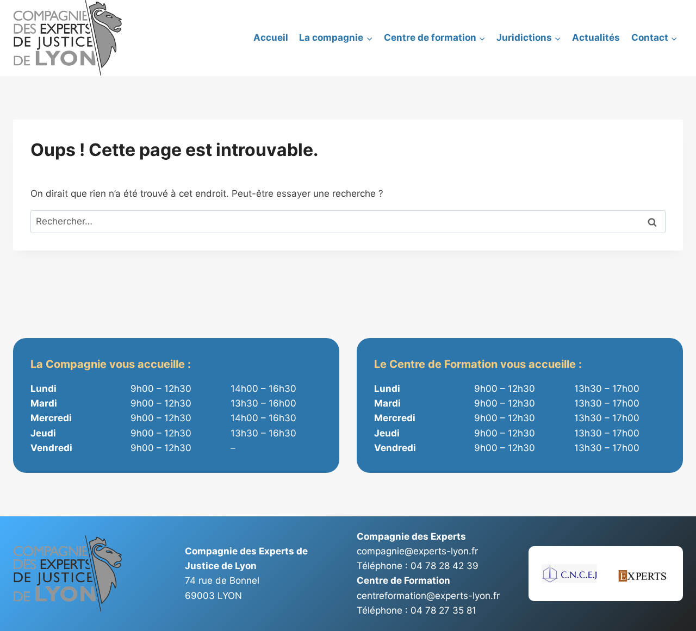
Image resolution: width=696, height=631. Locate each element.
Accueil (270, 37)
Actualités (596, 37)
